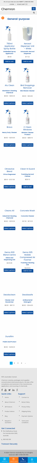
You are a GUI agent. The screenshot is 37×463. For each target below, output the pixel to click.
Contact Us (25, 397)
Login (12, 4)
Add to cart (9, 61)
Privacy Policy (26, 407)
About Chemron (10, 402)
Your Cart (22, 4)
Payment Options (27, 416)
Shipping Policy (26, 411)
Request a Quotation (8, 421)
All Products (8, 407)
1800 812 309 (29, 2)
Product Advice (9, 411)
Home (7, 397)
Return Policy (26, 402)
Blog (6, 416)
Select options (9, 103)
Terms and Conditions (25, 421)
